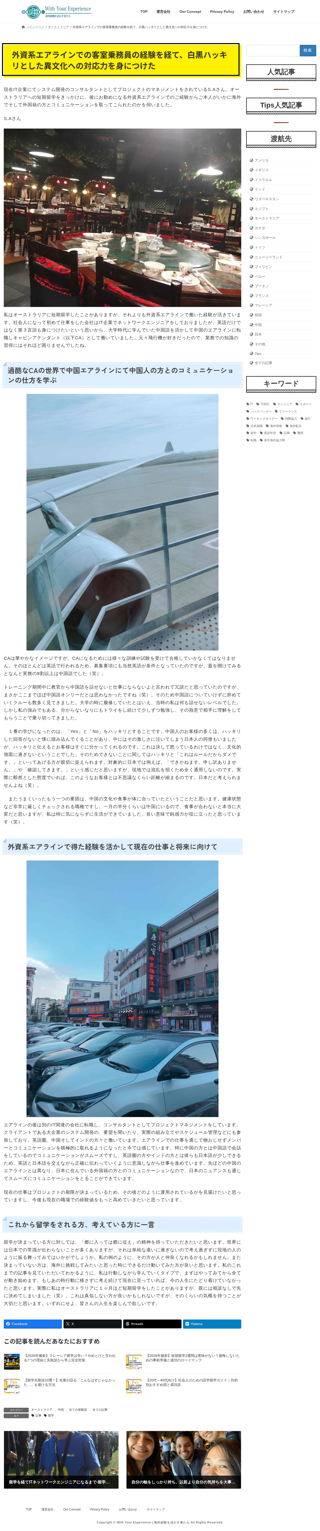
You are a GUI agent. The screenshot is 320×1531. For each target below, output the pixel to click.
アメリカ (262, 160)
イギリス (262, 170)
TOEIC (265, 404)
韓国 (258, 315)
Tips (258, 354)
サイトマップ (156, 1509)
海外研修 (276, 425)
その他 (260, 344)
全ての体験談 (78, 1409)
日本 (258, 334)
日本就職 (256, 425)
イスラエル (263, 179)
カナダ (260, 228)
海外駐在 (296, 425)
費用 (300, 433)
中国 (61, 1409)
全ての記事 (100, 1409)
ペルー (260, 276)
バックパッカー (261, 411)
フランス (262, 295)
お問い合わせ (128, 1509)
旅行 (308, 418)
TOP (29, 1509)
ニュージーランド (269, 257)
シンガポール (265, 238)
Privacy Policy (99, 1509)
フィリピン (263, 267)
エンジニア (284, 404)
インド (260, 189)
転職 (253, 440)
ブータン (262, 286)
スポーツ (306, 404)
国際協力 (291, 418)
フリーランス (288, 411)
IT (251, 404)
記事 (39, 1415)
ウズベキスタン (267, 199)
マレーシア (263, 305)
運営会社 (48, 1509)
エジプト (262, 208)
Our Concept (71, 1509)
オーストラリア (41, 1409)
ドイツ (260, 247)
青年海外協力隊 (274, 440)
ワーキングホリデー (264, 418)
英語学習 (270, 433)
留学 (51, 1415)
